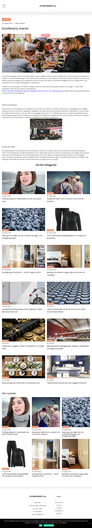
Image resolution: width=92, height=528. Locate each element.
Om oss (59, 505)
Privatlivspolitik (48, 525)
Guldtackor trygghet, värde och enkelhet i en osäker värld (23, 347)
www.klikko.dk (39, 514)
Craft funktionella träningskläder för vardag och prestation (66, 236)
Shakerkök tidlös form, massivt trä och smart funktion (65, 200)
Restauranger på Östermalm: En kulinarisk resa (21, 383)
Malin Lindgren (20, 23)
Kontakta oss (59, 511)
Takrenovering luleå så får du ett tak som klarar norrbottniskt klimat (66, 310)
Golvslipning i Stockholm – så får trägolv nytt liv (21, 272)
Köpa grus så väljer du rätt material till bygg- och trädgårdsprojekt (22, 236)
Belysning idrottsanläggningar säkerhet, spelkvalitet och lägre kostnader (68, 347)
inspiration (6, 19)
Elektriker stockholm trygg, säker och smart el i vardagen (66, 273)
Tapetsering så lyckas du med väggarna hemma (66, 383)
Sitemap (59, 514)
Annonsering (59, 502)
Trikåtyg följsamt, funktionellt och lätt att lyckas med (21, 200)
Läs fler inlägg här (46, 164)
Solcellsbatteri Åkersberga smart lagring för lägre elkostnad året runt (22, 310)
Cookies (59, 508)
